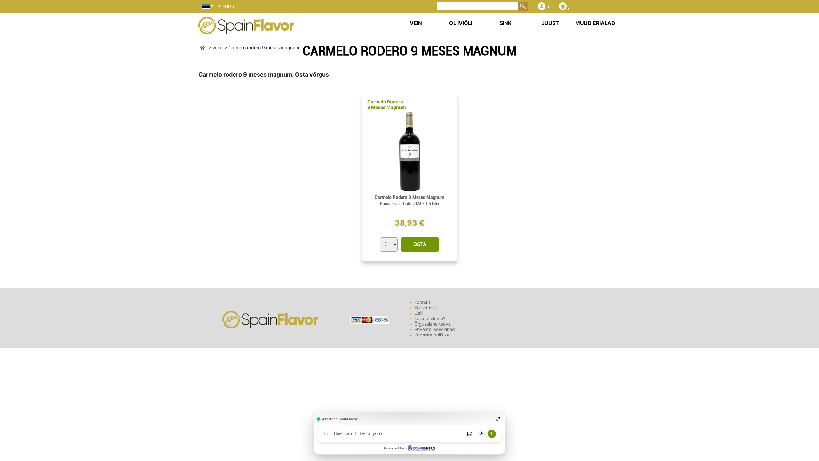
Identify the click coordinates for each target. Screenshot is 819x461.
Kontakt (422, 302)
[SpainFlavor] (202, 47)
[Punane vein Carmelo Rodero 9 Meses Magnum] (409, 191)
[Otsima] (523, 6)
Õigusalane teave (432, 324)
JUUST (550, 23)
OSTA (419, 244)
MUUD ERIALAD (595, 23)
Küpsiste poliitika (431, 334)
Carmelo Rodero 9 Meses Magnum (386, 104)
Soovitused (426, 307)
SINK (506, 23)
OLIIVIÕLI (460, 23)
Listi (418, 313)
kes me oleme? (429, 318)
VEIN (416, 23)
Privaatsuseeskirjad (434, 329)
